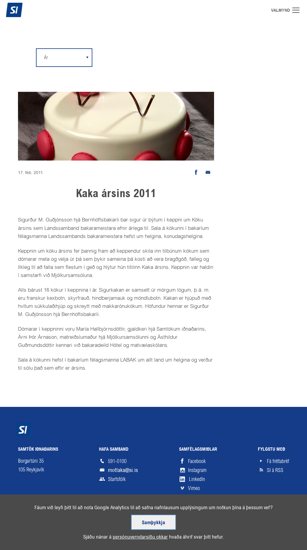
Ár (46, 57)
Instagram (197, 470)
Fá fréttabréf (278, 461)
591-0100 (117, 461)
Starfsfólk (117, 479)
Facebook (197, 461)
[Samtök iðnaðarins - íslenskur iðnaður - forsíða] (25, 10)
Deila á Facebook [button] (196, 173)
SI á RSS (275, 470)
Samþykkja (153, 522)
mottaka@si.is (123, 470)
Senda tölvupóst (208, 173)
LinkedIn (197, 479)
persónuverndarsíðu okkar (140, 537)
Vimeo (194, 488)
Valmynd (298, 10)
